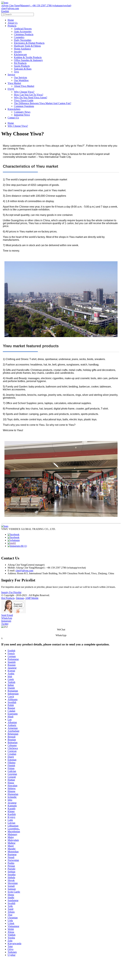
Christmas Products (23, 34)
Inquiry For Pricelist (11, 592)
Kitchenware (20, 54)
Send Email (7, 615)
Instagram (6, 621)
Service (11, 74)
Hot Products (7, 598)
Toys (16, 71)
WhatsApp (6, 618)
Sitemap (20, 598)
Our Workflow (21, 80)
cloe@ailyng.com (24, 570)
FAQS (11, 89)
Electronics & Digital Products (29, 43)
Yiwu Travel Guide (23, 100)
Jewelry (18, 51)
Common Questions (24, 106)
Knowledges (14, 109)
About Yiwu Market (24, 86)
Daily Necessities (22, 40)
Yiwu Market (14, 83)
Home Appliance (22, 48)
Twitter (4, 623)
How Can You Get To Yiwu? (28, 94)
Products (12, 25)
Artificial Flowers (23, 28)
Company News (22, 112)
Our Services (20, 77)
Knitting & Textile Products (28, 57)
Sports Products (22, 66)
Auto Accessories (22, 31)
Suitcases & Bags (22, 68)
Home (11, 20)
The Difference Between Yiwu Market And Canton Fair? (42, 103)
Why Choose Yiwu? (24, 91)
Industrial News (22, 114)
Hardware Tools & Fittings (27, 46)
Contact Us (13, 117)
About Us (12, 23)
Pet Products (20, 63)
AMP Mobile (31, 598)
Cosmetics (19, 37)
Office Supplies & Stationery (28, 60)
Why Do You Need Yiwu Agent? (30, 97)
